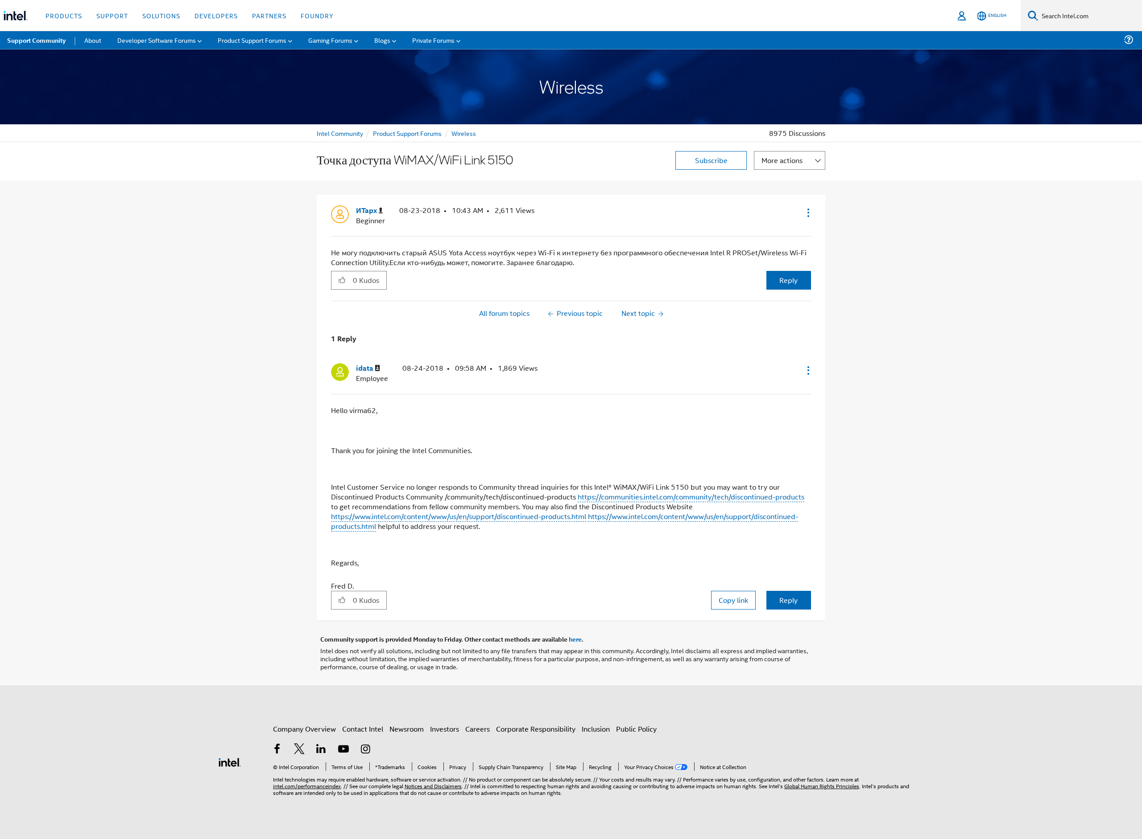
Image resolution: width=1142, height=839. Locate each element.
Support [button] (112, 15)
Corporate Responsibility (535, 729)
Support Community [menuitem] (36, 40)
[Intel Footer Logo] (230, 761)
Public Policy (636, 729)
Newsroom (406, 729)
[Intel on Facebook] (277, 750)
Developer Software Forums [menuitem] (156, 40)
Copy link (733, 600)
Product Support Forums (407, 133)
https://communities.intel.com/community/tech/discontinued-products (691, 496)
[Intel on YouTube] (343, 750)
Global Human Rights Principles (821, 786)
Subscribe (711, 160)
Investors (444, 729)
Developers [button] (216, 15)
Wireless (463, 133)
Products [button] (64, 15)
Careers (477, 729)
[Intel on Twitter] (299, 750)
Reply (788, 280)
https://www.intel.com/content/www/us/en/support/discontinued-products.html (458, 516)
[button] (807, 212)
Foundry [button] (317, 15)
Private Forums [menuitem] (433, 40)
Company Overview (304, 729)
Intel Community (340, 133)
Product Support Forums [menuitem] (252, 40)
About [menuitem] (92, 40)
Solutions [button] (161, 15)
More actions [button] (782, 160)
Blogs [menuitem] (382, 40)
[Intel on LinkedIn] (321, 750)
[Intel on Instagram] (365, 750)
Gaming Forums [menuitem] (330, 40)
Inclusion (596, 729)
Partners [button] (269, 15)
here (575, 639)
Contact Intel (362, 729)
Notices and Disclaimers (433, 786)
